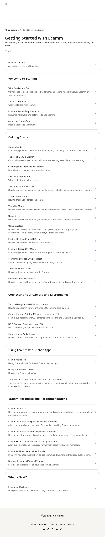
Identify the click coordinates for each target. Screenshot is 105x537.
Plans (96, 4)
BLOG (62, 524)
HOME (33, 524)
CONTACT (43, 524)
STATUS (71, 524)
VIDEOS (54, 524)
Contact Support (83, 4)
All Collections (11, 30)
